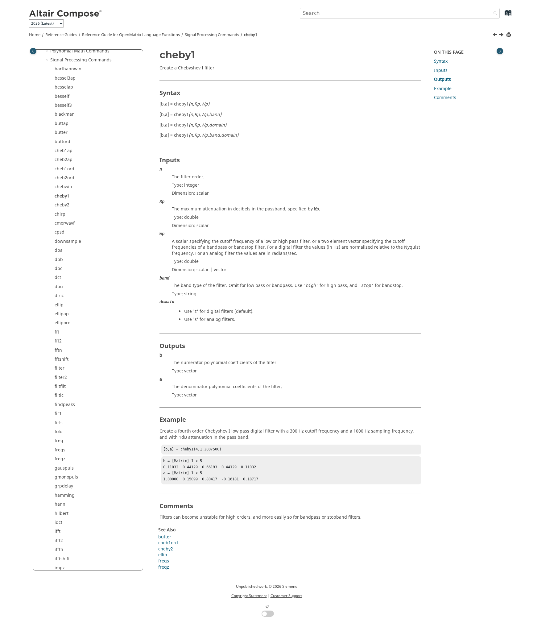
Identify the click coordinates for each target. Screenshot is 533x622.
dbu (59, 287)
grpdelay (64, 486)
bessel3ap (65, 78)
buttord (62, 142)
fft (57, 332)
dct (58, 277)
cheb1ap (63, 150)
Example (443, 88)
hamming (65, 495)
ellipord (63, 323)
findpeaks (65, 404)
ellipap (62, 314)
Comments (445, 97)
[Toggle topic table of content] (500, 51)
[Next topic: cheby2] (501, 35)
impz (60, 568)
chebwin (63, 187)
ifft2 (59, 540)
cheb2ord (64, 178)
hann (60, 504)
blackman (65, 114)
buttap (61, 123)
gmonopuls (66, 477)
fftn (58, 350)
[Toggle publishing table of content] (33, 51)
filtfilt (60, 386)
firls (59, 423)
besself (62, 96)
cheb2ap (63, 159)
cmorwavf (65, 223)
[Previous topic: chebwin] (495, 35)
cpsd (59, 232)
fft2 (58, 341)
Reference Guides (61, 35)
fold (59, 432)
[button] (47, 51)
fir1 (58, 413)
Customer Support (286, 596)
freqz (60, 459)
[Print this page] (509, 35)
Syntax (441, 61)
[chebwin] (495, 35)
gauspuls (64, 468)
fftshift (61, 359)
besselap (64, 87)
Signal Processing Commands (212, 35)
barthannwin (68, 69)
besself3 (63, 105)
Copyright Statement (249, 596)
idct (58, 522)
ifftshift (62, 559)
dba (59, 250)
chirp (60, 214)
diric (59, 295)
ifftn (59, 549)
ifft (57, 531)
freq (59, 440)
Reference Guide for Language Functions (131, 35)
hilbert (61, 513)
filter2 (61, 377)
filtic (59, 395)
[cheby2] (501, 35)
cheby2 (62, 205)
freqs (60, 450)
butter (61, 132)
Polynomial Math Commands (79, 51)
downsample (68, 241)
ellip (59, 305)
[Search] (493, 14)
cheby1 (250, 35)
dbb (59, 259)
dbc (58, 268)
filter (59, 368)
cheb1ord (64, 169)
